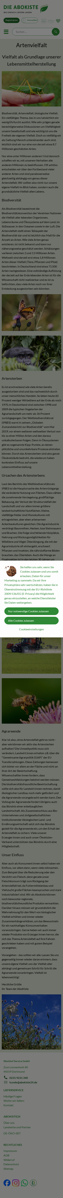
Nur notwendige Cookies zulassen (28, 611)
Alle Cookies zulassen (21, 620)
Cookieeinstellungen (31, 629)
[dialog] (31, 599)
